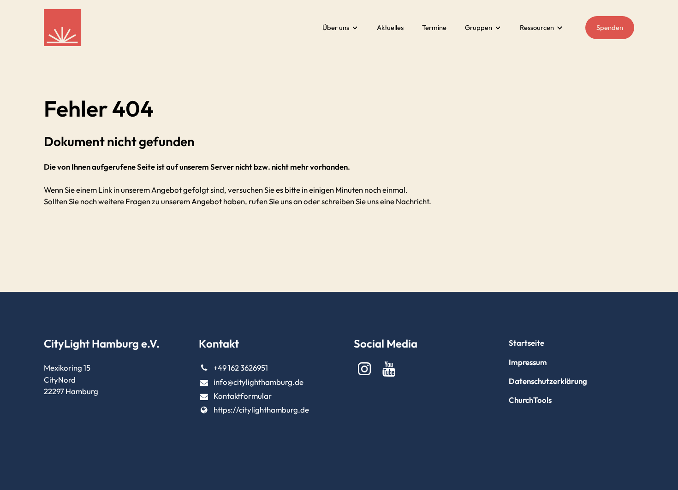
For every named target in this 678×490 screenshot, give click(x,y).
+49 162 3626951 (241, 367)
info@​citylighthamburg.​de (258, 382)
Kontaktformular (243, 396)
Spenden (609, 27)
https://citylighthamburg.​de (261, 409)
